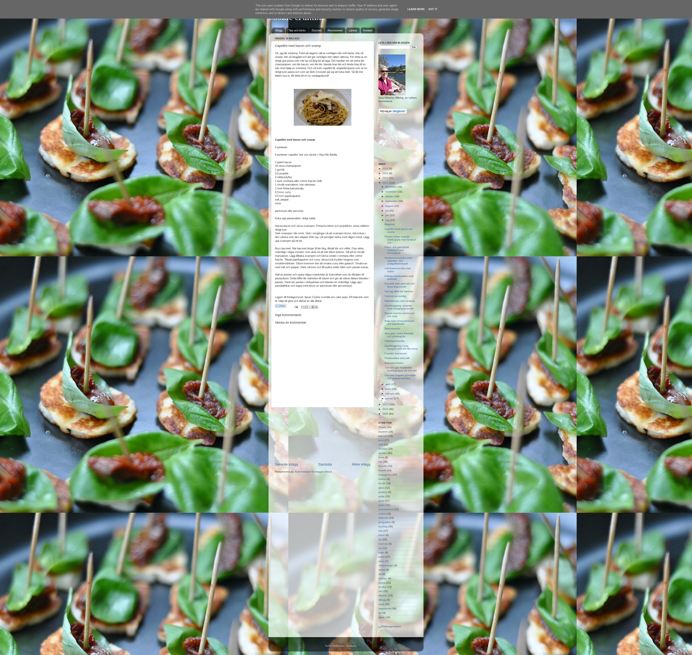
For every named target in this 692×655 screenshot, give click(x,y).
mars (388, 389)
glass (381, 487)
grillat (381, 496)
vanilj (381, 604)
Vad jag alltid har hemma (399, 291)
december (391, 187)
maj (387, 220)
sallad (381, 569)
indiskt (382, 513)
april (388, 384)
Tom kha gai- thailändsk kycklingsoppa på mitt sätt (401, 369)
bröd (381, 440)
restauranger (385, 565)
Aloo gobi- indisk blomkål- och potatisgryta (399, 335)
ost (380, 548)
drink (381, 457)
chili (380, 444)
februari (390, 393)
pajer (381, 552)
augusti (389, 206)
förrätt (381, 483)
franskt (382, 470)
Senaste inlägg (286, 464)
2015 (385, 168)
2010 (385, 409)
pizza (381, 561)
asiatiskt (383, 431)
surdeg (382, 587)
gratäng (382, 492)
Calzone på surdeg (395, 296)
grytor (381, 505)
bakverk (382, 436)
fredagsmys (385, 474)
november (391, 191)
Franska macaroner (396, 353)
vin (380, 613)
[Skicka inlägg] (296, 306)
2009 (385, 414)
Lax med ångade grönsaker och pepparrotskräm (400, 377)
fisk (380, 461)
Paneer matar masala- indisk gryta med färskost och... (400, 239)
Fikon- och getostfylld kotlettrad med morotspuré (397, 250)
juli (387, 210)
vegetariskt (384, 608)
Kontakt (367, 30)
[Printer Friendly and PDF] (280, 306)
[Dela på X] (309, 307)
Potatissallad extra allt (397, 358)
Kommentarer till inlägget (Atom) (313, 471)
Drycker (316, 30)
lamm (381, 535)
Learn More (416, 9)
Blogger (362, 646)
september (391, 201)
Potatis (382, 427)
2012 (385, 183)
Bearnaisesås (392, 328)
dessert (382, 453)
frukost (382, 479)
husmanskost (386, 509)
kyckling (382, 526)
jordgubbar (384, 522)
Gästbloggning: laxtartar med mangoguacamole (399, 307)
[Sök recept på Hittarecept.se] (389, 626)
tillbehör (382, 595)
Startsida (325, 464)
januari (389, 398)
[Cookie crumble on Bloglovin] (392, 113)
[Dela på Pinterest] (316, 307)
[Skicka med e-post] (303, 307)
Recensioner (335, 30)
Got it (433, 9)
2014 (385, 173)
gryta (381, 500)
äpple (381, 617)
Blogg (279, 30)
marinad (383, 543)
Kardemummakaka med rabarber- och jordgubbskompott (398, 261)
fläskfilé (382, 466)
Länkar (353, 30)
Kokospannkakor (394, 363)
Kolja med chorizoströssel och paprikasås (399, 322)
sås (380, 591)
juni (387, 215)
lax (380, 539)
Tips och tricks (297, 30)
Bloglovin (390, 224)
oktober (390, 196)
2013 (385, 178)
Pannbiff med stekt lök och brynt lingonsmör (400, 285)
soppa (381, 582)
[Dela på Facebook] (313, 307)
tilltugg (382, 600)
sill (379, 574)
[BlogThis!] (306, 307)
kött (380, 531)
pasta (381, 556)
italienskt (383, 518)
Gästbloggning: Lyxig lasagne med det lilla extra (401, 347)
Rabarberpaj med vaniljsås (400, 301)
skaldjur (382, 578)
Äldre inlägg (361, 464)
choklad (382, 448)
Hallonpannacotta (395, 341)
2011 (385, 404)
